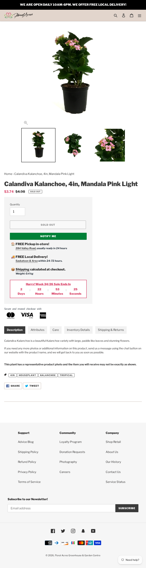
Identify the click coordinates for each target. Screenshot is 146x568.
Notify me (48, 236)
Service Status (115, 482)
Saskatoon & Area (27, 260)
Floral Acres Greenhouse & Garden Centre (77, 555)
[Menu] (140, 15)
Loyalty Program (71, 442)
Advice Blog (26, 442)
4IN (12, 375)
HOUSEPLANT (27, 375)
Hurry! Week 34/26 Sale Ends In (48, 284)
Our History (113, 462)
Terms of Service (29, 482)
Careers (65, 472)
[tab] (14, 330)
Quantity (15, 204)
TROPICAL (66, 375)
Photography (68, 462)
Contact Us (113, 472)
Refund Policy (27, 462)
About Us (112, 452)
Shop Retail (113, 442)
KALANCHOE (48, 375)
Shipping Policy (28, 452)
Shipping (22, 269)
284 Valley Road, (26, 248)
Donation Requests (72, 452)
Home (8, 174)
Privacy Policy (27, 472)
